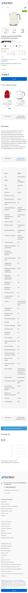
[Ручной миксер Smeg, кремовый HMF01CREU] (19, 51)
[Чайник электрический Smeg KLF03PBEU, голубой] (8, 46)
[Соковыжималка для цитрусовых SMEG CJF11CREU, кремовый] (8, 54)
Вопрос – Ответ (4, 553)
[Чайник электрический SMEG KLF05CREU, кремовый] (11, 54)
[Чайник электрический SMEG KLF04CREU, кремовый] (16, 54)
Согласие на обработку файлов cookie (10, 566)
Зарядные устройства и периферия (9, 506)
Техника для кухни (5, 526)
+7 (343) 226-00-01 (10, 487)
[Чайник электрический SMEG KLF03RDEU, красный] (16, 46)
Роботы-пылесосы (5, 504)
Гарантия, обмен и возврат (7, 562)
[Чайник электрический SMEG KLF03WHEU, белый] (13, 46)
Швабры (3, 530)
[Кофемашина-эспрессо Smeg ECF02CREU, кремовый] (11, 51)
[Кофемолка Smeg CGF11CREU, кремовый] (2, 54)
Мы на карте (7, 493)
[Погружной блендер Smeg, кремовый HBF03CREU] (25, 51)
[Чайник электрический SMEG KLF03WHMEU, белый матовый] (25, 46)
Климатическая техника (6, 511)
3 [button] (13, 108)
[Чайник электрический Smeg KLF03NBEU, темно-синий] (22, 46)
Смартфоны (4, 501)
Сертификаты (4, 555)
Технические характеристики (20, 117)
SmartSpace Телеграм (6, 546)
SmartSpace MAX (5, 548)
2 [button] (11, 108)
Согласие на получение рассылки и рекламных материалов (12, 575)
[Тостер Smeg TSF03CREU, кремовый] (2, 51)
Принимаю (14, 590)
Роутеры (3, 515)
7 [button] (19, 108)
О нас (2, 557)
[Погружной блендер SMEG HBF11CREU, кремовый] (5, 54)
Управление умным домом (7, 537)
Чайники (13, 41)
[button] (13, 18)
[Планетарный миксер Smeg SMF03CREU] (16, 51)
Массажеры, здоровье (6, 533)
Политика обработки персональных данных (11, 564)
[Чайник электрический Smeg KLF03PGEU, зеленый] (2, 46)
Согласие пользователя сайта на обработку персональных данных (11, 570)
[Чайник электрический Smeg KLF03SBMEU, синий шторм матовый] (5, 46)
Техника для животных (6, 528)
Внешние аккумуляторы (6, 508)
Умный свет (4, 535)
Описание (7, 116)
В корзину (14, 79)
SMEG (19, 173)
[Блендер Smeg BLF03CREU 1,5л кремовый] (22, 51)
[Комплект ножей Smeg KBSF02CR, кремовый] (25, 54)
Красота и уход (4, 513)
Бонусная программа (6, 550)
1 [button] (9, 108)
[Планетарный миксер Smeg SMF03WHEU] (19, 54)
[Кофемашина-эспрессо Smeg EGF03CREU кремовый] (13, 51)
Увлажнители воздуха (6, 521)
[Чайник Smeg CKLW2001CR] (2, 57)
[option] (6, 30)
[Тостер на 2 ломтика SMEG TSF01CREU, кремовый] (22, 54)
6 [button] (17, 108)
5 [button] (16, 108)
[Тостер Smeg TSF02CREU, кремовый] (8, 51)
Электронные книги (5, 524)
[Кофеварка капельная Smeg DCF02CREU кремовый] (5, 51)
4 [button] (14, 108)
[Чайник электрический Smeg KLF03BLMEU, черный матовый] (11, 46)
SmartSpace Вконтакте (6, 543)
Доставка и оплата (5, 559)
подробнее (24, 59)
